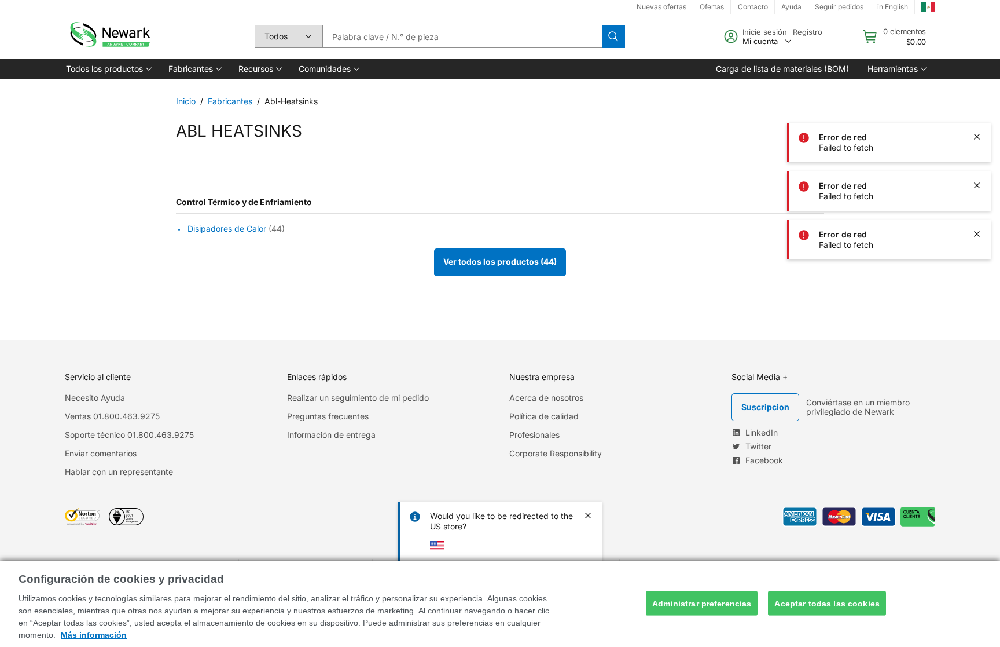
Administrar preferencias (701, 603)
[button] (108, 69)
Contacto (753, 6)
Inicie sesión (764, 31)
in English (892, 6)
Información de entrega (331, 435)
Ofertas (712, 6)
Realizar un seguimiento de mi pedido (358, 398)
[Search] (613, 36)
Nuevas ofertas (661, 6)
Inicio (186, 101)
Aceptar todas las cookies (827, 603)
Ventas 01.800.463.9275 (112, 416)
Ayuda (791, 6)
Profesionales (534, 435)
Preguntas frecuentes (328, 416)
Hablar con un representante (119, 472)
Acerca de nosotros (546, 398)
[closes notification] (977, 39)
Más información (94, 634)
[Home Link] (109, 36)
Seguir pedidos (839, 6)
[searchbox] (462, 36)
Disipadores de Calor (227, 229)
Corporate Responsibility (555, 453)
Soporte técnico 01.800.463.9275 (129, 435)
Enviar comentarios (101, 453)
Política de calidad (544, 416)
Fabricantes (230, 101)
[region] (500, 604)
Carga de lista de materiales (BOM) (782, 69)
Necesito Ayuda (95, 398)
